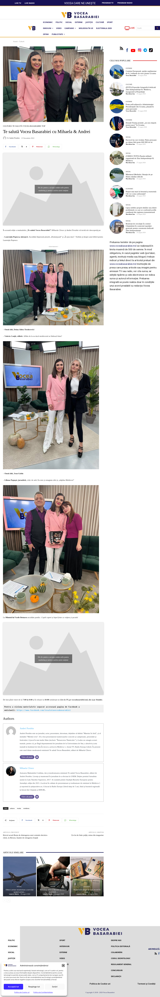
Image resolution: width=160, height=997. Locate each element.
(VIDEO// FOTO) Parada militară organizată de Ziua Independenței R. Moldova (140, 158)
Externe (87, 886)
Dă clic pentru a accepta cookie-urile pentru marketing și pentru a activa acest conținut (53, 189)
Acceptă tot (13, 986)
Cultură (21, 41)
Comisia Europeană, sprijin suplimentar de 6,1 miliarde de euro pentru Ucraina (141, 72)
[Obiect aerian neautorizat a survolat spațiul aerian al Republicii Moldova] (19, 876)
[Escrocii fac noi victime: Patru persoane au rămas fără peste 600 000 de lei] (117, 141)
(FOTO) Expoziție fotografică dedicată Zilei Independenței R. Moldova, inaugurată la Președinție (141, 89)
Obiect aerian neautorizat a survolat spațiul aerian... (19, 891)
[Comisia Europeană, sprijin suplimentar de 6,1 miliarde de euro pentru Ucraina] (117, 72)
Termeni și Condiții (146, 983)
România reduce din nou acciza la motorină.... (53, 891)
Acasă (15, 41)
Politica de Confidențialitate (43, 992)
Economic (129, 188)
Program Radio (124, 3)
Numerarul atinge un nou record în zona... (87, 891)
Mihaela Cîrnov (27, 768)
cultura (12, 808)
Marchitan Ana (130, 94)
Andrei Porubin (14, 138)
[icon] (127, 29)
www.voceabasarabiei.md (123, 245)
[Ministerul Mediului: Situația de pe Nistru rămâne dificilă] (117, 175)
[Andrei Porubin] (5, 138)
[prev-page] (4, 900)
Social (19, 886)
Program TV (107, 3)
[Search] (157, 28)
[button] (63, 965)
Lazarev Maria (14, 894)
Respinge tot (34, 986)
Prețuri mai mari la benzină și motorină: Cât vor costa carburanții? (141, 193)
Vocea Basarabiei (131, 75)
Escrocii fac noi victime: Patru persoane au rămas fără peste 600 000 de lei (141, 141)
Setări (55, 986)
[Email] (37, 757)
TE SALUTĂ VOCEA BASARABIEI (26, 126)
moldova (26, 808)
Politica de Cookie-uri (22, 992)
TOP (43, 126)
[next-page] (8, 900)
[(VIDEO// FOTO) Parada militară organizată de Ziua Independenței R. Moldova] (117, 158)
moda (19, 808)
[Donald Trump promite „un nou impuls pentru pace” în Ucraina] (117, 123)
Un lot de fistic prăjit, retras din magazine (87, 835)
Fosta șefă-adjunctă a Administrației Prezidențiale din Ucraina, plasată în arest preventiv (140, 106)
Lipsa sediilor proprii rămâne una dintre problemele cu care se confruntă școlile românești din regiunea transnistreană (141, 210)
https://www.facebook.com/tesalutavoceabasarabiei (44, 710)
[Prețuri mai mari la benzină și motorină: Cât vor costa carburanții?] (117, 192)
